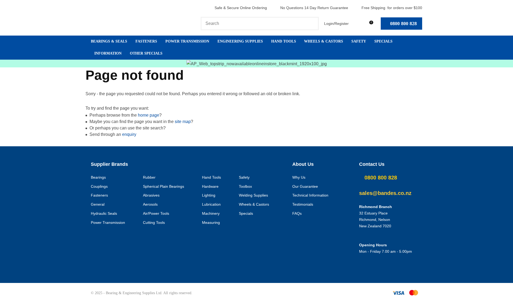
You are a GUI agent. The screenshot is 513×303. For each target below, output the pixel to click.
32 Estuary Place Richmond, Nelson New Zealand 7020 (375, 219)
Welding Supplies (253, 195)
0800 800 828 (403, 23)
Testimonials (302, 204)
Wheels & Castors (323, 41)
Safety (358, 41)
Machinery (211, 213)
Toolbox (245, 186)
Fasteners (146, 41)
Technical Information (310, 195)
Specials (383, 41)
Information (108, 53)
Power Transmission (187, 41)
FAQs (297, 213)
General (97, 204)
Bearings (98, 177)
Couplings (99, 186)
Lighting (208, 195)
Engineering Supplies (240, 41)
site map (183, 121)
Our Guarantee (305, 186)
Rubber (149, 177)
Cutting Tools (154, 222)
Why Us (298, 177)
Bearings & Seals (109, 41)
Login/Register (336, 23)
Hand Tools (283, 41)
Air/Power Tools (156, 213)
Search (312, 23)
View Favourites (356, 23)
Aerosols (150, 204)
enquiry (129, 134)
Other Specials (146, 53)
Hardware (210, 186)
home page (148, 115)
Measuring (211, 222)
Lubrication (211, 204)
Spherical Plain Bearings (163, 186)
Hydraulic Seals (104, 213)
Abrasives (151, 195)
